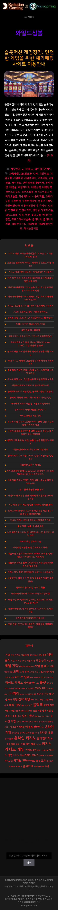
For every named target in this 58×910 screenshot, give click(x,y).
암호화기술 (47, 210)
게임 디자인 (22, 661)
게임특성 (18, 178)
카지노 (47, 744)
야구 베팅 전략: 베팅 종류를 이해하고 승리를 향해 (30, 505)
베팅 (27, 699)
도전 (36, 672)
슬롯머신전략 (12, 205)
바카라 (14, 693)
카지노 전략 (20, 760)
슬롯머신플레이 (29, 205)
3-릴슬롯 (14, 173)
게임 (7, 655)
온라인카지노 (45, 738)
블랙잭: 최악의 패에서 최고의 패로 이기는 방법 (30, 398)
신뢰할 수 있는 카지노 (41, 716)
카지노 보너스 (31, 755)
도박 (16, 671)
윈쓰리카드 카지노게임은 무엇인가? (30, 410)
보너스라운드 (13, 192)
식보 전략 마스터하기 (30, 330)
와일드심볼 (11, 215)
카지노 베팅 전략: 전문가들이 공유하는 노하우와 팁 (30, 572)
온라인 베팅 (46, 732)
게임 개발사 (34, 655)
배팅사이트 (24, 187)
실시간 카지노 (33, 721)
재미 (17, 744)
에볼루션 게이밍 (17, 727)
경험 (52, 666)
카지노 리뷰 (18, 755)
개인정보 (44, 173)
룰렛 (43, 682)
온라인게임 (15, 733)
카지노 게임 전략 (42, 750)
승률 (14, 716)
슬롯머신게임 (29, 201)
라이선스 (16, 183)
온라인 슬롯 (9, 739)
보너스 (29, 705)
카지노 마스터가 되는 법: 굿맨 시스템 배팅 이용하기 (30, 306)
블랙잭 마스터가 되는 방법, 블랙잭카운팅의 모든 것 (30, 391)
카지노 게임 (15, 749)
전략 (22, 744)
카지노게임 (31, 750)
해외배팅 (32, 224)
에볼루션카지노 (34, 726)
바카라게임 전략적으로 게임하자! (30, 618)
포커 (43, 760)
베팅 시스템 (44, 700)
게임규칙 (14, 661)
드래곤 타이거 (44, 672)
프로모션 (19, 766)
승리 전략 (28, 715)
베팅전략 (47, 187)
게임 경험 (42, 655)
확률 (47, 766)
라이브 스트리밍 (47, 677)
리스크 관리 (9, 688)
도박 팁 (31, 672)
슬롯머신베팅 (45, 201)
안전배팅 (13, 210)
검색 (29, 850)
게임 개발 (25, 655)
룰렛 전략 (50, 683)
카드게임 (38, 744)
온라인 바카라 (34, 733)
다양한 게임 (8, 672)
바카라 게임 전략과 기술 (30, 541)
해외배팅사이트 (39, 766)
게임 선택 (50, 661)
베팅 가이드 (35, 700)
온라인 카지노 (25, 738)
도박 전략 (24, 672)
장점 (21, 215)
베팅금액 (36, 187)
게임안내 (15, 169)
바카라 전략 (42, 694)
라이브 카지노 (14, 682)
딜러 (52, 672)
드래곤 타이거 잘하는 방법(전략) (30, 324)
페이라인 (47, 215)
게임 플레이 (41, 666)
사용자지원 (38, 196)
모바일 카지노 (41, 688)
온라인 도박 (24, 733)
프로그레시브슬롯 (21, 219)
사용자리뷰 (25, 196)
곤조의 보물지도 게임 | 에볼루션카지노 (30, 312)
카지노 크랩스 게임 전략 (30, 416)
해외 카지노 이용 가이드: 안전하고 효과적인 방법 (30, 336)
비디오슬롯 (11, 196)
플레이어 (37, 219)
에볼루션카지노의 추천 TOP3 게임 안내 (30, 450)
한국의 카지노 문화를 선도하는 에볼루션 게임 (30, 520)
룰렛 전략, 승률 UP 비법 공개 (30, 526)
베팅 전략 (15, 705)
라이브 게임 (9, 677)
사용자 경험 (10, 711)
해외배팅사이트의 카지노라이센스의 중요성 (30, 594)
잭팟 (27, 215)
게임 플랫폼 (29, 666)
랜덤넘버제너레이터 (33, 183)
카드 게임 (30, 744)
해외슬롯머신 (31, 228)
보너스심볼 (28, 192)
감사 (35, 173)
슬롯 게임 (37, 711)
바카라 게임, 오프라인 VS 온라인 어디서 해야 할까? (30, 318)
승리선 (42, 205)
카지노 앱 (9, 761)
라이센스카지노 (43, 169)
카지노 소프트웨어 (46, 755)
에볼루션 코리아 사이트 (30, 465)
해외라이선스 (19, 224)
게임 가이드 (15, 655)
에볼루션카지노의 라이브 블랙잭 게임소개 (30, 385)
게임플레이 (30, 178)
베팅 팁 (23, 705)
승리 (19, 716)
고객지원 (42, 178)
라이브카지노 (31, 683)
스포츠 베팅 (28, 711)
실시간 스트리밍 (22, 721)
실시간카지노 (43, 721)
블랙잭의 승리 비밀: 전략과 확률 (30, 587)
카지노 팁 (33, 761)
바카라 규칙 (32, 694)
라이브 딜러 (22, 677)
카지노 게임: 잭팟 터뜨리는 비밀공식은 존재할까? (30, 272)
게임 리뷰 (31, 661)
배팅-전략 (18, 699)
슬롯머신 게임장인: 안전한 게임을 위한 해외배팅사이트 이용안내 (29, 58)
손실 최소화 (19, 711)
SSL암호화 (26, 173)
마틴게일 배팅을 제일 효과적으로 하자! (30, 548)
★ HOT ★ (27, 169)
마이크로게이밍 (19, 688)
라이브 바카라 (35, 677)
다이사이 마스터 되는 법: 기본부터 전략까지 (30, 404)
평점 (7, 219)
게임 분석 (41, 660)
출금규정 (36, 215)
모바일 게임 (30, 688)
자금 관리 (10, 744)
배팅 (10, 700)
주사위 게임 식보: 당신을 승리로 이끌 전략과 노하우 (30, 379)
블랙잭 (38, 705)
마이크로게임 (31, 899)
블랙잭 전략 (48, 705)
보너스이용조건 (43, 192)
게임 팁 (22, 666)
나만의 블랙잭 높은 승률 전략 (30, 489)
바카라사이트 (30, 902)
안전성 (36, 210)
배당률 (12, 187)
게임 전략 (11, 666)
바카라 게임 (24, 694)
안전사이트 (25, 210)
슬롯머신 (16, 201)
